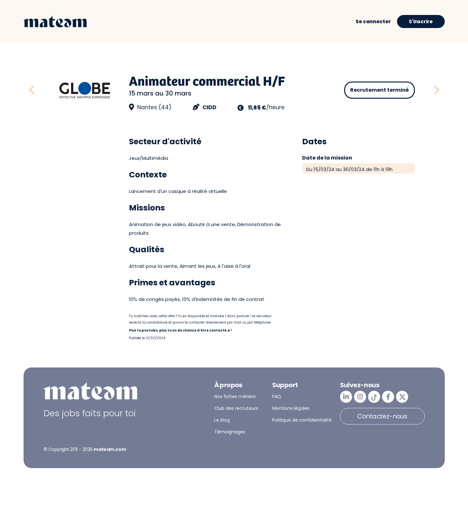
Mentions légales (290, 408)
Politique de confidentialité (302, 420)
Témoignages (229, 432)
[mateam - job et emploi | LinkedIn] (346, 397)
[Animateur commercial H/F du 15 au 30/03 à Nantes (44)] (38, 90)
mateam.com (110, 449)
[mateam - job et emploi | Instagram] (360, 397)
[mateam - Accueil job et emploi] (55, 21)
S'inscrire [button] (421, 21)
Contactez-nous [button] (382, 416)
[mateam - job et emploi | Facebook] (388, 397)
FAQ (276, 396)
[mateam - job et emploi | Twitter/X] (402, 397)
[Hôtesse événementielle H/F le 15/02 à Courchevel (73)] (437, 90)
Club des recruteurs (236, 408)
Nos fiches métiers (235, 396)
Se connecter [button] (373, 21)
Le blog (222, 420)
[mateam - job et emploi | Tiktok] (374, 397)
